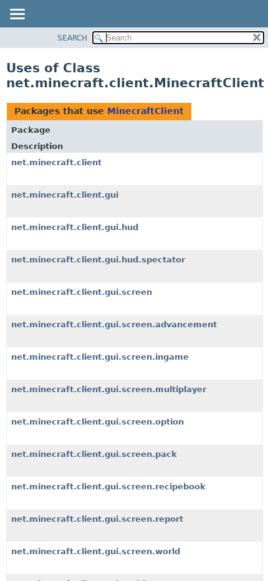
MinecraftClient (145, 111)
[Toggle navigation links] (16, 15)
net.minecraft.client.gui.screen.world (95, 551)
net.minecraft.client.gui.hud (74, 227)
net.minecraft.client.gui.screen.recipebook (108, 486)
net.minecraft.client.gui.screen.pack (94, 454)
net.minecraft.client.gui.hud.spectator (98, 259)
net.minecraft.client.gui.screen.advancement (114, 324)
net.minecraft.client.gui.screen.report (97, 519)
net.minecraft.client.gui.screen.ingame (100, 357)
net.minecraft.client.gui (64, 194)
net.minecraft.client (56, 162)
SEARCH (72, 38)
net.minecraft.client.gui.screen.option (97, 421)
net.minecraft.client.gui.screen (81, 292)
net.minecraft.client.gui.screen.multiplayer (108, 389)
